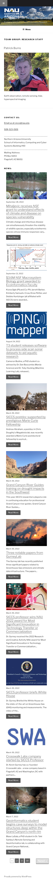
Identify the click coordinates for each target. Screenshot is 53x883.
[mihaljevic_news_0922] (26, 198)
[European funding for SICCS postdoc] (26, 409)
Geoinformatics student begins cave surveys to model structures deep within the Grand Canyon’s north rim (26, 826)
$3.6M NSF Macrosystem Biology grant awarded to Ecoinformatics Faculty (23, 281)
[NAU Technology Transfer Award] (26, 609)
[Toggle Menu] (3, 3)
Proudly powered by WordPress (17, 876)
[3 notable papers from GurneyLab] (26, 545)
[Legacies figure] (26, 270)
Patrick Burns (12, 48)
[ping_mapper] (26, 338)
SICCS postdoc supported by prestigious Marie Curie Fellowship (26, 420)
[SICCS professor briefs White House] (26, 685)
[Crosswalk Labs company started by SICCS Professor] (26, 749)
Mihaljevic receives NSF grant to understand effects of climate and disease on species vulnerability (25, 211)
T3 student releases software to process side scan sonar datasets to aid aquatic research (26, 351)
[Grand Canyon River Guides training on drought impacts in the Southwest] (26, 477)
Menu (28, 29)
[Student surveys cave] (26, 813)
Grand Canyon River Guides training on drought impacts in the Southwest (25, 488)
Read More (13, 237)
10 (27, 861)
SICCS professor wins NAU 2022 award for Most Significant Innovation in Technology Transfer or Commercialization (24, 624)
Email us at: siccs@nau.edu (16, 123)
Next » (42, 861)
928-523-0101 (11, 129)
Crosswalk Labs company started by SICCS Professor (25, 758)
